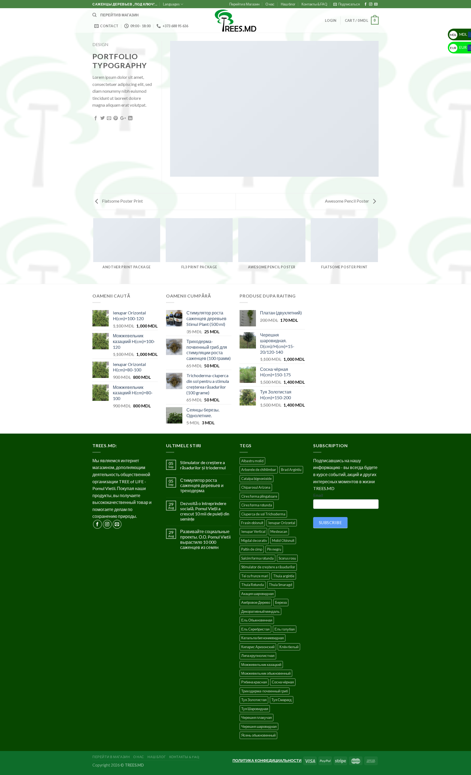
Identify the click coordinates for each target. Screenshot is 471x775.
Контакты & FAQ (314, 4)
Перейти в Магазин (244, 4)
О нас (269, 4)
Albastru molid (252, 461)
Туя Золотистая (254, 700)
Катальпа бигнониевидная (262, 638)
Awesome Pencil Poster (347, 200)
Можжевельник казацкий (261, 664)
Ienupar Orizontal (281, 523)
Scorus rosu (287, 558)
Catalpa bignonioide (256, 478)
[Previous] (93, 251)
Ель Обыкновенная (256, 620)
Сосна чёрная (283, 682)
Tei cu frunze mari (254, 576)
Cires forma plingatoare (259, 496)
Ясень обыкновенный (258, 735)
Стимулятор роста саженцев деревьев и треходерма (202, 485)
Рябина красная (254, 682)
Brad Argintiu (291, 469)
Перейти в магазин (119, 15)
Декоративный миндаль (260, 611)
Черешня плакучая (256, 717)
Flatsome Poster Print (122, 200)
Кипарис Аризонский (257, 647)
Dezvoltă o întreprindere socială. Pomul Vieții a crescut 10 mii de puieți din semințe (204, 511)
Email (318, 495)
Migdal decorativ (254, 540)
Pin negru (274, 549)
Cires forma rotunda (256, 505)
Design (100, 44)
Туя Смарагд (281, 700)
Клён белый (288, 647)
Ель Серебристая (255, 629)
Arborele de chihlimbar (258, 469)
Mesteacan (278, 531)
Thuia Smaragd (280, 584)
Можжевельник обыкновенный (266, 673)
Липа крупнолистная (257, 655)
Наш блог (288, 4)
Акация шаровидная (257, 593)
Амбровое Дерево (255, 602)
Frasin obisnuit (252, 523)
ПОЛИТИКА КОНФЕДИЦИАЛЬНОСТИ (267, 760)
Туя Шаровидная (254, 709)
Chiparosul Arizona (255, 487)
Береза (281, 602)
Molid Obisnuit (283, 540)
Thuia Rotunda (252, 584)
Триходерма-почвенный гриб (264, 691)
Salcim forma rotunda (257, 558)
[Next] (378, 251)
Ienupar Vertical (253, 531)
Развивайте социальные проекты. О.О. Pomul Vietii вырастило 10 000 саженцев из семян (205, 539)
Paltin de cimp (251, 549)
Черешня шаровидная (259, 726)
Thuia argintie (283, 576)
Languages (171, 4)
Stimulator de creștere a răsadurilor (268, 567)
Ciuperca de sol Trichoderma (263, 514)
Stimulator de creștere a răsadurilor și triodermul (203, 465)
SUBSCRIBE (330, 522)
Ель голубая (284, 629)
